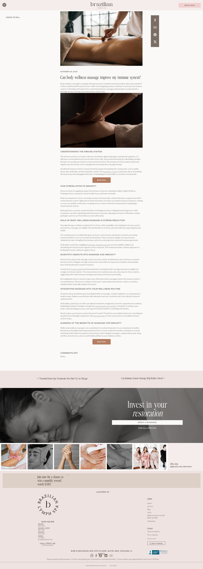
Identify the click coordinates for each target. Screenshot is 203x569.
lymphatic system (110, 171)
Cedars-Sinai (76, 269)
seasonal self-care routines (105, 306)
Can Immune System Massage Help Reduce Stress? (142, 378)
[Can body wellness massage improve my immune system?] (101, 38)
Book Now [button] (101, 180)
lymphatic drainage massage (99, 245)
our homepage (99, 316)
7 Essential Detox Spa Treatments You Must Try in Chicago (63, 378)
